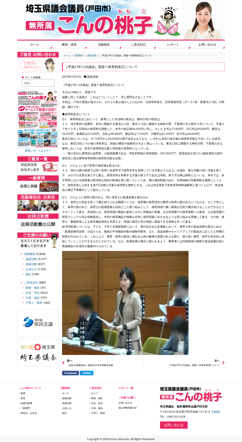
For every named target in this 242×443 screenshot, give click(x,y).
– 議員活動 (65, 398)
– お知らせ (65, 408)
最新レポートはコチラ (38, 150)
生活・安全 (33, 292)
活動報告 (104, 44)
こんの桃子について (30, 388)
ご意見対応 (138, 44)
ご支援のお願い (127, 397)
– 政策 (22, 398)
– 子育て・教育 (97, 413)
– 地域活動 (65, 403)
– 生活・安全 (96, 403)
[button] (70, 373)
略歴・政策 (69, 44)
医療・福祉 (33, 287)
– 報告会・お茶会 (28, 413)
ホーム (34, 44)
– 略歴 (22, 393)
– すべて (64, 393)
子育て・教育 (34, 302)
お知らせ (31, 269)
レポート (173, 44)
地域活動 (31, 264)
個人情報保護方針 (128, 407)
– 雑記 (63, 413)
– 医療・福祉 (96, 398)
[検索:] (38, 83)
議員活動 (31, 259)
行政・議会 (33, 297)
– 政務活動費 (25, 403)
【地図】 (216, 412)
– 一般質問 (24, 408)
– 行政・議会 (96, 408)
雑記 (28, 274)
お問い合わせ (207, 44)
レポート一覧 (126, 388)
